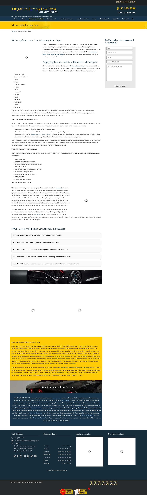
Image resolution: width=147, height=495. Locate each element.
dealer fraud (65, 400)
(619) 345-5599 (126, 8)
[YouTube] (129, 2)
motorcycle (59, 188)
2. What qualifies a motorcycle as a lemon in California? (37, 242)
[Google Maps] (117, 2)
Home (13, 31)
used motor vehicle (61, 356)
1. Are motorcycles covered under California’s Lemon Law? (38, 235)
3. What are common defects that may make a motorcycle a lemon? (41, 249)
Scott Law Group (17, 342)
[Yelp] (123, 2)
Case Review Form (45, 375)
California (73, 363)
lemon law (59, 57)
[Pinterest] (134, 2)
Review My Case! (120, 86)
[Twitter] (131, 2)
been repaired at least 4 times (40, 134)
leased (46, 356)
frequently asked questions (61, 358)
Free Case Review (39, 418)
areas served (57, 398)
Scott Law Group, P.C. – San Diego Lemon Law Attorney (35, 10)
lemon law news (37, 408)
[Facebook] (120, 2)
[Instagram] (126, 2)
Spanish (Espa (87, 415)
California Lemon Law (77, 66)
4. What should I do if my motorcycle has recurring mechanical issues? (43, 257)
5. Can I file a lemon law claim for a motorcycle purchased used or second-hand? (47, 264)
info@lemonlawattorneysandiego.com (27, 440)
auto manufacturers (36, 413)
